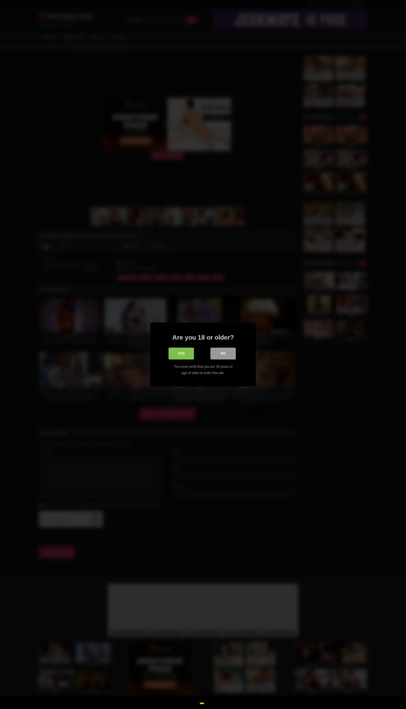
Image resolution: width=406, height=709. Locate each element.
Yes (181, 353)
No (223, 353)
